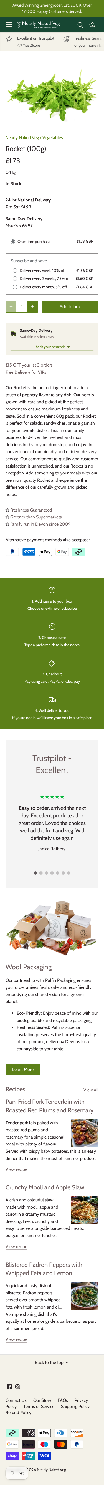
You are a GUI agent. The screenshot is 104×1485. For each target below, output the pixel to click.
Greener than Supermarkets (36, 517)
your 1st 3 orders (29, 365)
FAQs (63, 1400)
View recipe (16, 1169)
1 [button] (35, 873)
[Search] (80, 24)
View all (90, 1090)
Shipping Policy (75, 1406)
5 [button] (57, 873)
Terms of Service (38, 1406)
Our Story (42, 1400)
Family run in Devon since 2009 (40, 524)
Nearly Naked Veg (22, 137)
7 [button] (69, 873)
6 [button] (63, 873)
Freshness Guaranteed (31, 510)
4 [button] (52, 873)
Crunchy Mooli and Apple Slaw (45, 1187)
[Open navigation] (9, 24)
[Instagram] (17, 1386)
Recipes (15, 1089)
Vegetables (52, 137)
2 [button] (41, 873)
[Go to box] (92, 24)
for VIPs (26, 372)
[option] (52, 95)
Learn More (23, 1069)
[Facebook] (9, 1386)
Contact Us (16, 1400)
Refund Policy (18, 1412)
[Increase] (32, 307)
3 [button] (46, 873)
